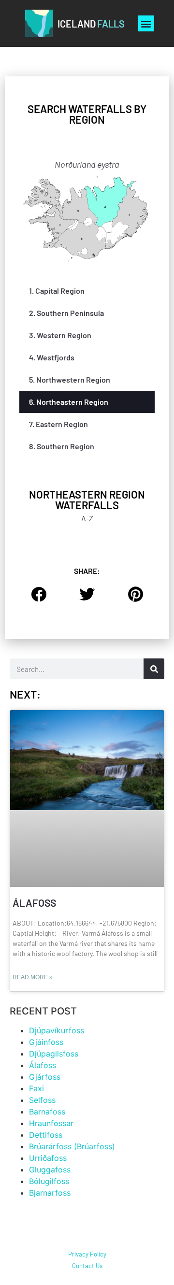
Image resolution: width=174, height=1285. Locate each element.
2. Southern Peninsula (66, 312)
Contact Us (87, 1266)
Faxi (36, 1088)
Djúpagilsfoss (53, 1053)
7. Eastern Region (58, 423)
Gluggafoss (50, 1169)
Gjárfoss (44, 1077)
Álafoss (34, 903)
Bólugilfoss (49, 1181)
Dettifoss (45, 1135)
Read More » (33, 977)
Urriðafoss (48, 1158)
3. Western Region (60, 335)
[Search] (154, 668)
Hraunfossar (51, 1123)
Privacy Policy (87, 1254)
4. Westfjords (51, 357)
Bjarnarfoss (50, 1193)
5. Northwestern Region (69, 379)
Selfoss (42, 1100)
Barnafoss (47, 1111)
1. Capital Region (57, 290)
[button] (146, 23)
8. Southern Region (61, 446)
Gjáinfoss (46, 1042)
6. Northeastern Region (68, 401)
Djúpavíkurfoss (58, 1030)
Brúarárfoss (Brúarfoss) (72, 1146)
